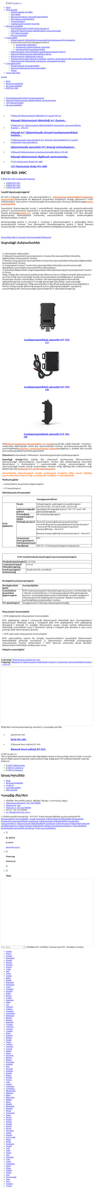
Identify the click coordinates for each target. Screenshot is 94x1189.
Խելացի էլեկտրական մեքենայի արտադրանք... (40, 156)
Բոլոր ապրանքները (45, 828)
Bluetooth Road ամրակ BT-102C (26, 660)
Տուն (8, 7)
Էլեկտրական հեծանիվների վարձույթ (36, 823)
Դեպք (14, 70)
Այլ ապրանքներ (19, 35)
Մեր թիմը (15, 14)
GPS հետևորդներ (19, 33)
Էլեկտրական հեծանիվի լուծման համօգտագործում (44, 826)
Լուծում (10, 785)
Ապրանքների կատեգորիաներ (24, 729)
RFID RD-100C (12, 88)
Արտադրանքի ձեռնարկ (39, 237)
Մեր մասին (11, 10)
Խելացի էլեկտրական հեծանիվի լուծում (31, 54)
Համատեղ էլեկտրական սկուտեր (33, 47)
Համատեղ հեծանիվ (26, 45)
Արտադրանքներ (14, 26)
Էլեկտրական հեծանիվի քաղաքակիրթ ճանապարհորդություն (43, 40)
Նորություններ (13, 63)
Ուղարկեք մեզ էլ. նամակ (13, 237)
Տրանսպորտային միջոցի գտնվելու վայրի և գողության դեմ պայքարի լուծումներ (52, 59)
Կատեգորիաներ (9, 93)
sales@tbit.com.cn (13, 847)
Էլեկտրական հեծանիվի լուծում (27, 56)
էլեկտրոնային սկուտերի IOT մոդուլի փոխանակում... (43, 147)
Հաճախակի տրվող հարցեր (25, 24)
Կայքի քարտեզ (37, 819)
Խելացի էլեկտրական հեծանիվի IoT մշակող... (38, 120)
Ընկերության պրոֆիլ (22, 12)
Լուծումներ (11, 38)
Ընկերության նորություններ (25, 66)
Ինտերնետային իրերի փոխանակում (30, 28)
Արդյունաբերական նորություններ (28, 68)
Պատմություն (18, 21)
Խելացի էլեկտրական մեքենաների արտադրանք (36, 31)
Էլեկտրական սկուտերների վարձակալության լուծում (38, 52)
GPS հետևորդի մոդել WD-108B (29, 166)
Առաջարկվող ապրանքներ (21, 110)
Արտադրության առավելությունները (29, 17)
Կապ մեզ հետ (13, 73)
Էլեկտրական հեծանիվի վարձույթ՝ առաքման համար (38, 61)
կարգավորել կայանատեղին (30, 49)
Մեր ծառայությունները (22, 19)
